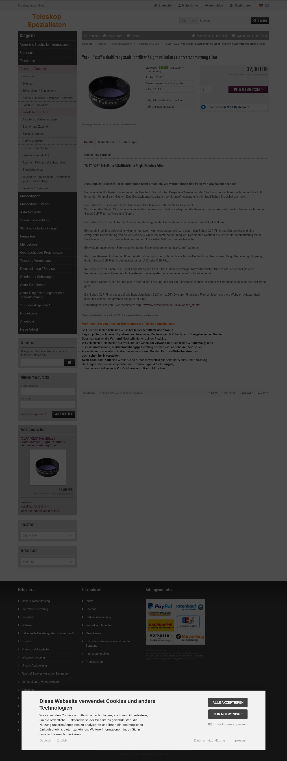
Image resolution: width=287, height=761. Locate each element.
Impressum (240, 740)
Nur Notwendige (228, 714)
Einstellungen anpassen (229, 724)
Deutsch (45, 740)
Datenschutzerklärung (209, 740)
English (62, 740)
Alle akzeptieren (228, 702)
